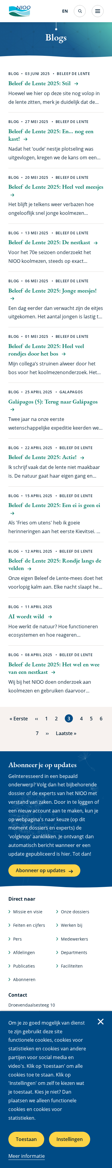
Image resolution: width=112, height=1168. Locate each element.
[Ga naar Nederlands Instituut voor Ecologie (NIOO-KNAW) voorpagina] (19, 11)
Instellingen (69, 1139)
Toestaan (26, 1139)
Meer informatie (26, 1156)
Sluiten (100, 1021)
